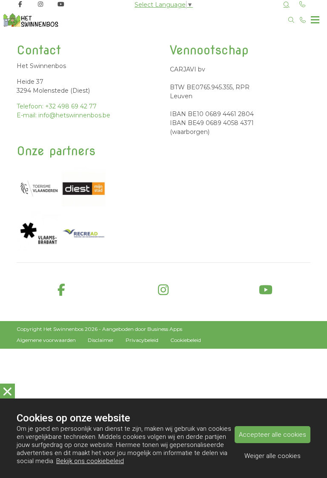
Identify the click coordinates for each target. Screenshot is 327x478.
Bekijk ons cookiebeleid (90, 461)
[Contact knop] (303, 4)
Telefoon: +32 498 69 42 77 (57, 106)
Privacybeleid (142, 340)
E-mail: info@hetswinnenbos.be (63, 115)
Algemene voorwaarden (46, 340)
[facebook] (61, 290)
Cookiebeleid (185, 340)
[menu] (315, 17)
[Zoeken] (286, 5)
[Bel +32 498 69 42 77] (303, 20)
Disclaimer (101, 340)
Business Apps (164, 329)
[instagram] (163, 290)
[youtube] (265, 290)
